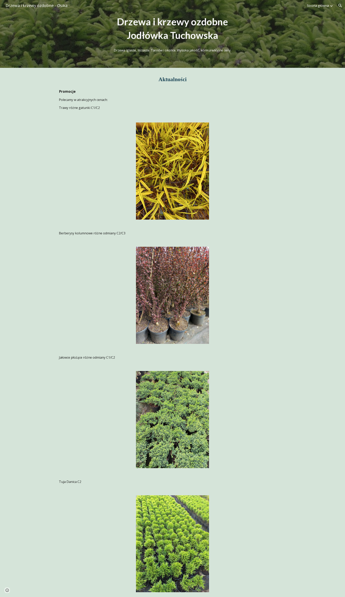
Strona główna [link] (318, 5)
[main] (172, 28)
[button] (340, 5)
